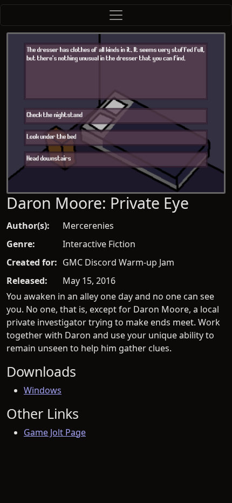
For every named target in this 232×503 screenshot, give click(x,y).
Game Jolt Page (55, 432)
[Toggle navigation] (116, 15)
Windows (43, 390)
